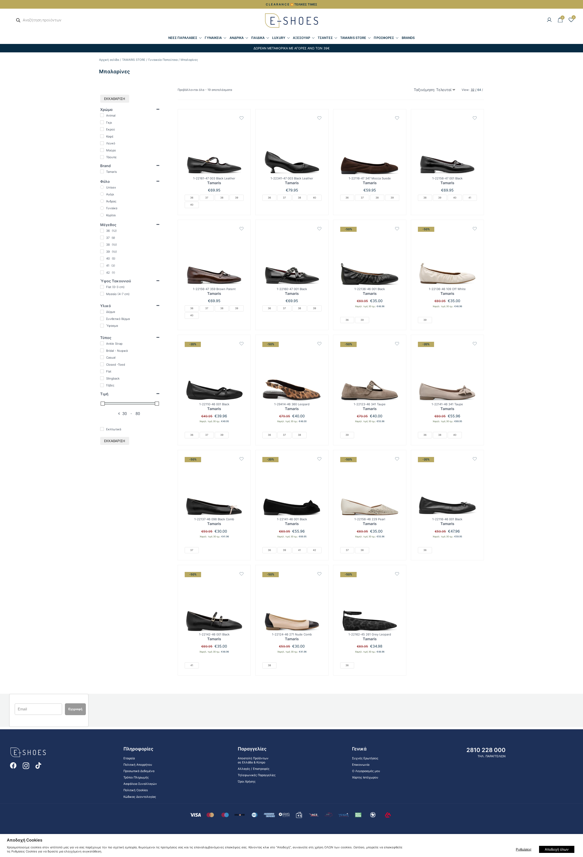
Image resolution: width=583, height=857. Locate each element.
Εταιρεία (129, 758)
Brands (408, 38)
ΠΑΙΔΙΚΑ (258, 38)
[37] (102, 237)
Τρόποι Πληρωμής (136, 777)
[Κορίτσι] (102, 215)
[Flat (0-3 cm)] (102, 287)
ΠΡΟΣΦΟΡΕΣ (384, 38)
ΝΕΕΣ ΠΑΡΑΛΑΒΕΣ (182, 38)
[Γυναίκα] (102, 208)
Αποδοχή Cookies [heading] (24, 840)
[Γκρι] (102, 122)
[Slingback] (102, 378)
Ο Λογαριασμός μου (366, 771)
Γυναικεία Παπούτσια (163, 59)
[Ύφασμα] (102, 325)
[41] (102, 265)
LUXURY (278, 38)
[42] (102, 272)
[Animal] (102, 115)
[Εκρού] (102, 129)
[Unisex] (102, 187)
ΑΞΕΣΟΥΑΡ (301, 38)
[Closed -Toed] (102, 364)
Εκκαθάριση (114, 99)
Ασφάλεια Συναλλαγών (140, 784)
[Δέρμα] (102, 312)
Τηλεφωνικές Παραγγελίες (257, 775)
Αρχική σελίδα (109, 59)
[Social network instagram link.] (26, 765)
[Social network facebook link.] (13, 765)
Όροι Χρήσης (247, 781)
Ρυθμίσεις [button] (524, 849)
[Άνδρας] (102, 201)
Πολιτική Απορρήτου (137, 764)
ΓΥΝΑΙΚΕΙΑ (213, 38)
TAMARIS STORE (353, 38)
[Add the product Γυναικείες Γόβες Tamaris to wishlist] (241, 118)
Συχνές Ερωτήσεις (365, 758)
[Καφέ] (102, 136)
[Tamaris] (102, 171)
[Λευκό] (102, 143)
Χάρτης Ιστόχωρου (365, 777)
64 (479, 89)
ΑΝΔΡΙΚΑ (237, 38)
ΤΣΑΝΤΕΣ (325, 38)
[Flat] (102, 371)
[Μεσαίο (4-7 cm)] (102, 294)
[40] (102, 258)
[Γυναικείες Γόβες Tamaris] (214, 145)
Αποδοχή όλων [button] (557, 849)
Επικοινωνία (360, 764)
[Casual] (102, 357)
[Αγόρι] (102, 194)
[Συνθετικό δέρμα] (102, 318)
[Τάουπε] (102, 157)
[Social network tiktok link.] (39, 765)
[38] (102, 244)
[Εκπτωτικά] (102, 429)
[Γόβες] (102, 385)
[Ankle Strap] (102, 343)
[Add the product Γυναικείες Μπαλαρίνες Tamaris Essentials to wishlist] (397, 118)
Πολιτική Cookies (135, 790)
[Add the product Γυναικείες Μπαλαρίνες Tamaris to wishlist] (397, 229)
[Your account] (549, 20)
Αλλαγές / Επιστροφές (253, 768)
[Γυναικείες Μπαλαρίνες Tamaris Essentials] (369, 145)
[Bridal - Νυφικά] (102, 350)
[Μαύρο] (102, 150)
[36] (102, 230)
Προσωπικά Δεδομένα (138, 771)
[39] (102, 251)
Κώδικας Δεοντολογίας (139, 796)
